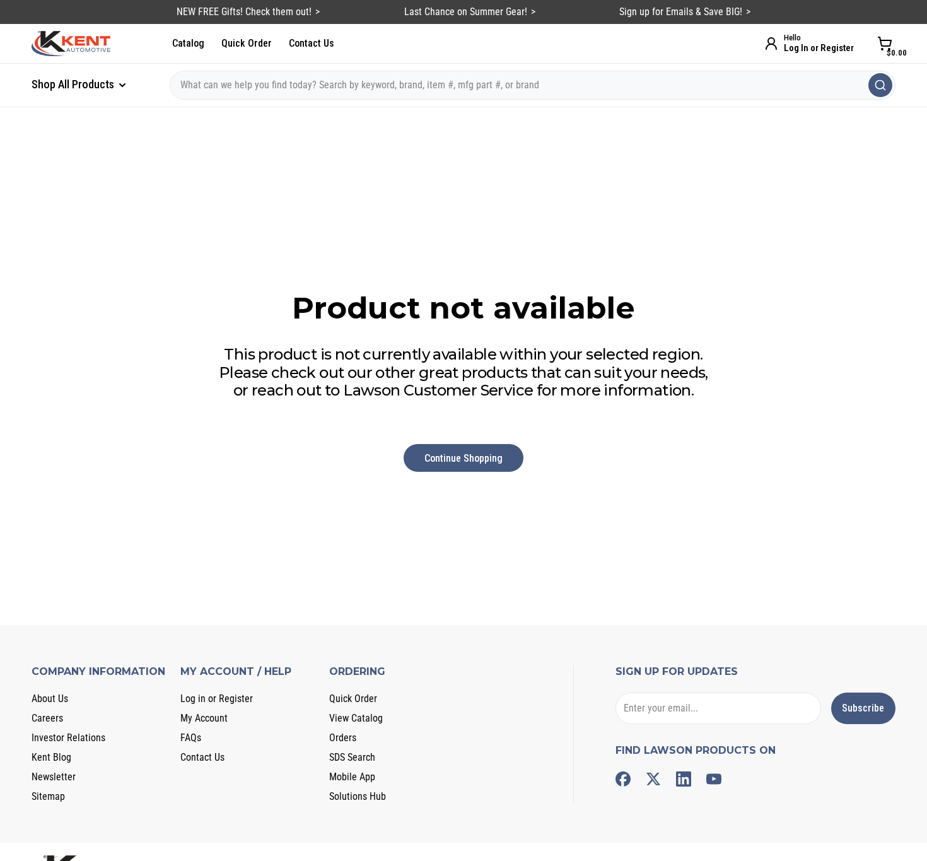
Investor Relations (68, 738)
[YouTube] (713, 779)
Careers (47, 718)
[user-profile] (771, 43)
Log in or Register (216, 699)
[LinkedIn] (683, 779)
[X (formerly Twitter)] (653, 779)
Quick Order (246, 43)
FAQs (190, 738)
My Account (204, 718)
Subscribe (863, 708)
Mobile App (352, 777)
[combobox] (532, 85)
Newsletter (54, 777)
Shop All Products (74, 84)
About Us (50, 699)
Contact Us (311, 43)
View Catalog (356, 718)
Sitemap (48, 796)
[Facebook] (623, 779)
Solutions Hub (357, 796)
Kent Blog (51, 757)
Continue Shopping (463, 458)
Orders (342, 738)
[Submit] (880, 85)
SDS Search (352, 757)
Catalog (188, 43)
